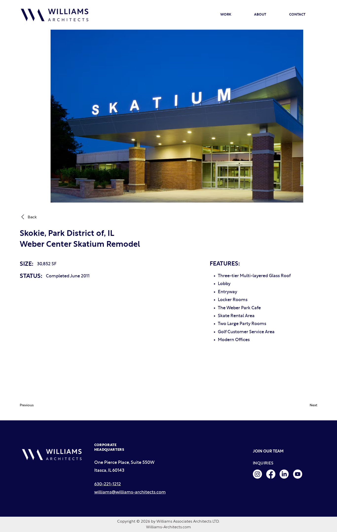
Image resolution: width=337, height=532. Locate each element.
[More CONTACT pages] (307, 15)
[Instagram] (257, 474)
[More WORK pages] (233, 15)
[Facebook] (270, 474)
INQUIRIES (263, 463)
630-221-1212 (107, 484)
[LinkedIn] (284, 474)
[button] (34, 405)
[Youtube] (297, 474)
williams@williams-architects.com (130, 492)
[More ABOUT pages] (268, 15)
